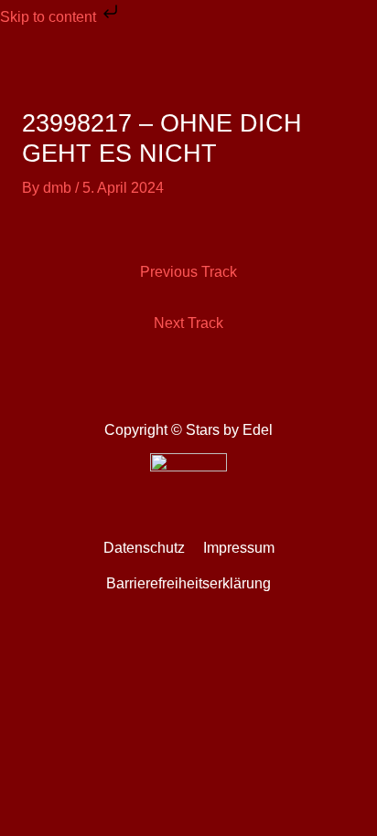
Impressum (239, 548)
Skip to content (50, 17)
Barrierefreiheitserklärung (188, 583)
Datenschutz (144, 548)
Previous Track (188, 272)
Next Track (188, 323)
